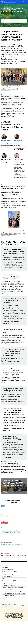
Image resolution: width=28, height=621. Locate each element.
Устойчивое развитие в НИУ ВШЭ (9, 571)
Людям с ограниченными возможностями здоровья (13, 593)
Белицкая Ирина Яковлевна (18, 141)
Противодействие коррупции (8, 585)
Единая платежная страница (8, 595)
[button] (2, 220)
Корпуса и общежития (7, 576)
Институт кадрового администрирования (11, 544)
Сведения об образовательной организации (12, 591)
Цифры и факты (5, 567)
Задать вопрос (14, 21)
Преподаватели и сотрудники (8, 574)
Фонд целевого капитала (7, 583)
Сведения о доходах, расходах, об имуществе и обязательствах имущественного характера (13, 588)
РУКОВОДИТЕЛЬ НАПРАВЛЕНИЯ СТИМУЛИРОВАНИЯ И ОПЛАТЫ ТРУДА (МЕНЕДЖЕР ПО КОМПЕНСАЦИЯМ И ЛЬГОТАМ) (13, 483)
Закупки (4, 578)
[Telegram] (4, 506)
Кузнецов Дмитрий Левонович (6, 141)
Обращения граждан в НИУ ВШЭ (9, 580)
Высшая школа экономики (10, 1)
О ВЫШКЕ (4, 565)
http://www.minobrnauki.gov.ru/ (9, 604)
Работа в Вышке (5, 597)
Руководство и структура (7, 569)
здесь (22, 612)
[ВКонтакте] (2, 506)
